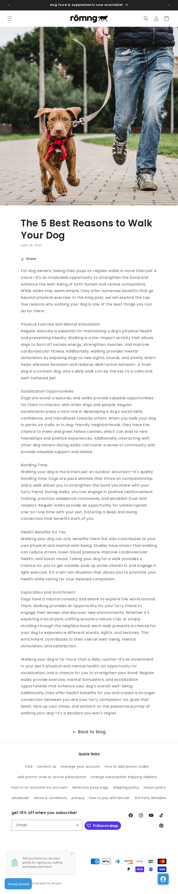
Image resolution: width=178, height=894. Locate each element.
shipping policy (126, 787)
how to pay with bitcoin (109, 798)
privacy (78, 798)
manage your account (80, 766)
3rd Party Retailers (150, 798)
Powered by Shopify (48, 883)
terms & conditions (50, 798)
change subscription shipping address (124, 777)
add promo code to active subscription (52, 777)
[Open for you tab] (163, 879)
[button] (10, 18)
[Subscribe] (77, 825)
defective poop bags (90, 787)
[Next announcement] (169, 5)
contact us (46, 766)
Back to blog (92, 732)
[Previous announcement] (9, 5)
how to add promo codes (127, 766)
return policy (155, 787)
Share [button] (31, 258)
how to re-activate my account (39, 787)
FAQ (28, 766)
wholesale (20, 798)
